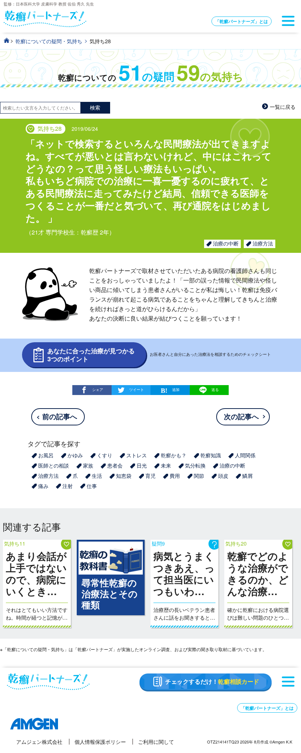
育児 (150, 475)
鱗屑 (247, 475)
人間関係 (245, 455)
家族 (88, 465)
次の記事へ (241, 416)
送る (215, 389)
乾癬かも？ (173, 455)
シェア (97, 389)
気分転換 (195, 465)
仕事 (92, 486)
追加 (175, 389)
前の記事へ (59, 416)
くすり (104, 455)
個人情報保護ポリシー (100, 741)
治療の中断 (226, 243)
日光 (142, 465)
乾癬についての (150, 77)
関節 (199, 475)
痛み (43, 486)
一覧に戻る (282, 106)
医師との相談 (53, 465)
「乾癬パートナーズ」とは (241, 21)
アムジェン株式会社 (39, 741)
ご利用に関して (156, 741)
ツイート (136, 389)
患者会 (115, 465)
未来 (166, 465)
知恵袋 (123, 475)
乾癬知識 (210, 455)
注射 (67, 486)
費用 (175, 475)
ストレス (136, 455)
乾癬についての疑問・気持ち (48, 41)
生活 (97, 475)
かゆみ (75, 455)
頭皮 (223, 475)
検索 (95, 107)
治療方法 (263, 243)
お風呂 (46, 455)
